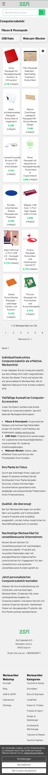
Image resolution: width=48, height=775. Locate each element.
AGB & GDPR (9, 694)
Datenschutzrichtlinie (33, 753)
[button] (43, 51)
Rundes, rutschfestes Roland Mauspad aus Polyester (11, 210)
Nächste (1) (24, 339)
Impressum (8, 699)
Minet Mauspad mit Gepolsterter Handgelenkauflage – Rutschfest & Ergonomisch (32, 166)
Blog (5, 688)
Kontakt (7, 683)
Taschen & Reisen (36, 734)
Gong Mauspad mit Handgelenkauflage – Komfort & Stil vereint (13, 73)
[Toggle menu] (3, 3)
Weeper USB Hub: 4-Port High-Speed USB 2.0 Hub (30, 209)
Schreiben (32, 688)
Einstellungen (24, 758)
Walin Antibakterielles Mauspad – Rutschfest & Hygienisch (12, 115)
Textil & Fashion (35, 740)
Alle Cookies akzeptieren (24, 770)
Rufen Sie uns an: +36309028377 (24, 652)
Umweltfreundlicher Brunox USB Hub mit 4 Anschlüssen (14, 162)
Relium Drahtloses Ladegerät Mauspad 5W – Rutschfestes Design (30, 117)
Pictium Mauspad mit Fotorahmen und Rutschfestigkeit (31, 300)
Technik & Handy (35, 683)
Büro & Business (35, 694)
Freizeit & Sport (35, 710)
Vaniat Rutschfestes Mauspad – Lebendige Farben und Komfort (11, 302)
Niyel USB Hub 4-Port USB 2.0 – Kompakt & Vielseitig (11, 254)
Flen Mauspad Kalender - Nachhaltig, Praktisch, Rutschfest (30, 73)
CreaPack (32, 699)
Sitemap (7, 705)
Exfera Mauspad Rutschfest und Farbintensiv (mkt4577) (30, 257)
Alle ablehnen (24, 764)
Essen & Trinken (35, 705)
